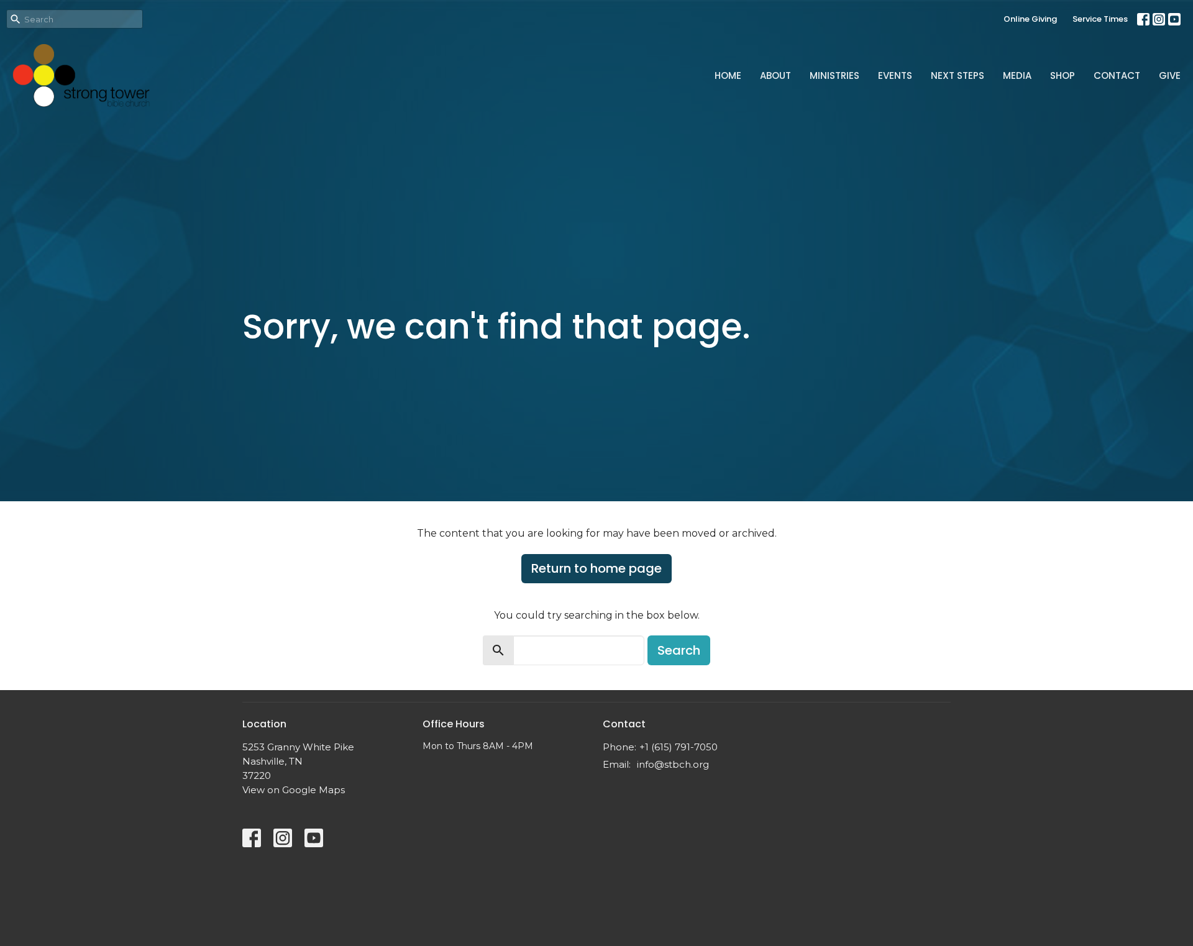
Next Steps (957, 75)
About (775, 75)
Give (1170, 75)
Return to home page (596, 568)
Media (1017, 75)
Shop (1062, 75)
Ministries (834, 75)
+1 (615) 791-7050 (678, 747)
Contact (1117, 75)
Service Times (1100, 19)
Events (895, 75)
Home (728, 75)
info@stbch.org (673, 764)
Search (678, 650)
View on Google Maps (293, 790)
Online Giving (1030, 19)
